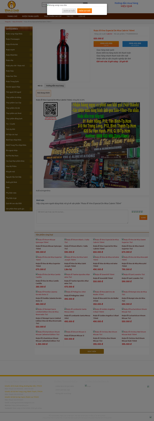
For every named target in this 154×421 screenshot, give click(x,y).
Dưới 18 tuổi (69, 11)
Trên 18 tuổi (84, 11)
